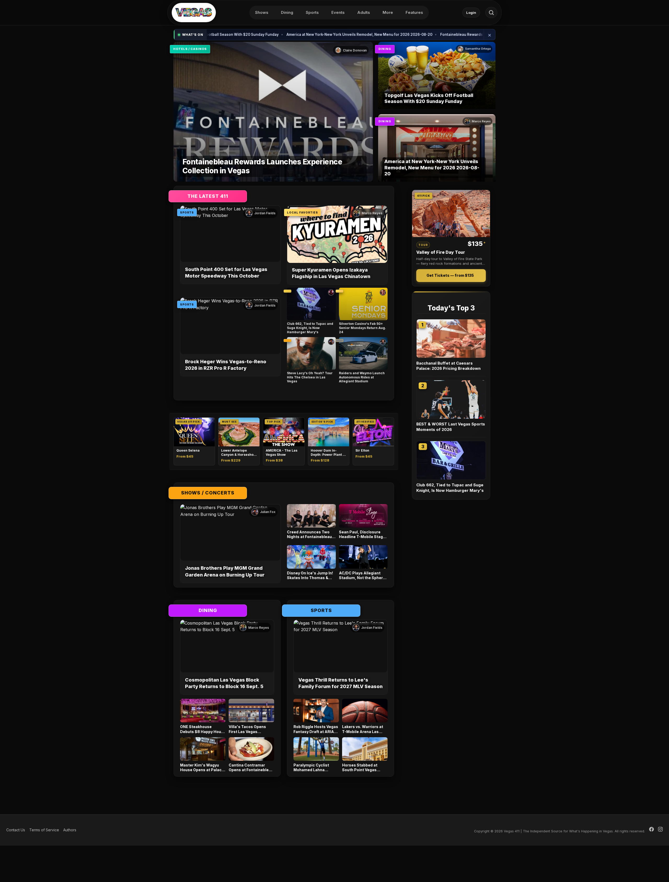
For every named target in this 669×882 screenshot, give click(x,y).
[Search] (491, 12)
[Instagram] (660, 830)
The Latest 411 (207, 196)
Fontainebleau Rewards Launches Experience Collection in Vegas (448, 34)
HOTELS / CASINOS (190, 49)
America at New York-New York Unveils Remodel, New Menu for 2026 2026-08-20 (309, 34)
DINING (384, 49)
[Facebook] (651, 830)
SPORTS (187, 212)
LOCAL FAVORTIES (302, 212)
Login (471, 12)
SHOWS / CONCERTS (207, 492)
